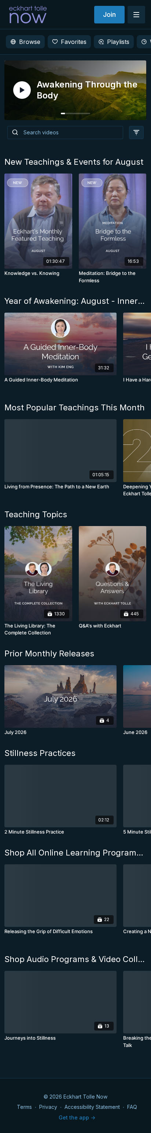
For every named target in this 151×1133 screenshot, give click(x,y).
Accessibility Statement (92, 1107)
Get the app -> (77, 1117)
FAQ (132, 1107)
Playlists (118, 41)
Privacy (48, 1107)
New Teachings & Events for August (73, 162)
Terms (24, 1107)
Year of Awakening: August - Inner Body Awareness (75, 301)
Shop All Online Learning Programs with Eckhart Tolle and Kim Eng (75, 852)
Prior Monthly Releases (49, 653)
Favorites (73, 41)
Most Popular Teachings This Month (74, 407)
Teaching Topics (35, 514)
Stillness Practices (40, 753)
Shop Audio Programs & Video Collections (75, 959)
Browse (29, 41)
